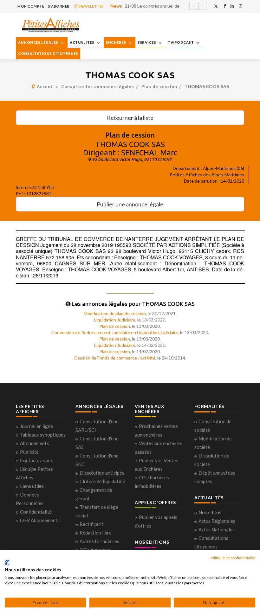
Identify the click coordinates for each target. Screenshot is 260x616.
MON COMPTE (30, 6)
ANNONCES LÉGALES (38, 42)
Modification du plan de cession (115, 313)
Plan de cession (159, 86)
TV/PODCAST (181, 42)
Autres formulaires (99, 541)
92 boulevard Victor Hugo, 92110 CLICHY (132, 159)
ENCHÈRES (116, 42)
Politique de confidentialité (232, 557)
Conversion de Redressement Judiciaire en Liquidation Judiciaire (114, 332)
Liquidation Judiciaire (114, 319)
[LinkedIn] (232, 6)
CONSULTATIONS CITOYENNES (48, 53)
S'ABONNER (58, 6)
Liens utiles (32, 486)
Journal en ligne (36, 426)
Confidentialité (36, 512)
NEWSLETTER (91, 6)
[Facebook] (225, 6)
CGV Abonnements (40, 520)
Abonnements (34, 443)
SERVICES (147, 42)
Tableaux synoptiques (43, 435)
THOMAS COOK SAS (130, 144)
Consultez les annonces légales (97, 86)
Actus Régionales (216, 521)
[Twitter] (216, 6)
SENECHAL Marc (149, 152)
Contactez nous (36, 460)
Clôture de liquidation (102, 481)
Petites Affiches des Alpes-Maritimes (207, 174)
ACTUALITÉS (82, 42)
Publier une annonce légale (130, 204)
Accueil (45, 86)
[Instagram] (240, 6)
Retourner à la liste (130, 117)
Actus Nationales (216, 529)
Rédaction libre (96, 532)
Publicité (29, 452)
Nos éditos (209, 512)
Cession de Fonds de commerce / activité (114, 357)
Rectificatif (91, 524)
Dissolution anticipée (102, 473)
